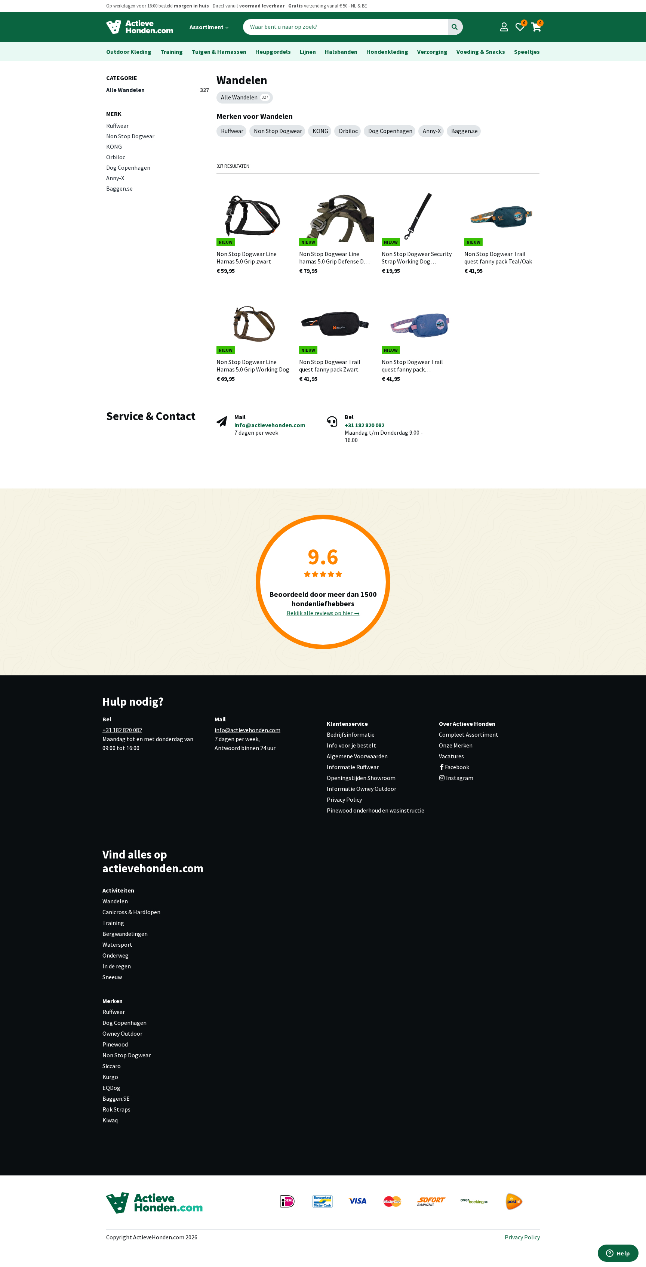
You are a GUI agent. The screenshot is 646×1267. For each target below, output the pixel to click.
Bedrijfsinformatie (351, 734)
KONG (114, 146)
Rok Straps (116, 1109)
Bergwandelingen (125, 933)
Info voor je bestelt (351, 745)
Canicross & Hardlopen (131, 912)
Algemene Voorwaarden (357, 756)
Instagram (459, 778)
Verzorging (432, 51)
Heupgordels (273, 51)
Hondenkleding (387, 51)
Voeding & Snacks (480, 51)
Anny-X (115, 178)
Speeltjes (527, 51)
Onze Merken (456, 745)
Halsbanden (341, 51)
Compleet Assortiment (468, 734)
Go (455, 27)
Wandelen (115, 901)
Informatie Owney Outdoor (361, 788)
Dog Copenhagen (128, 167)
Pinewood (115, 1044)
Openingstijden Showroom (361, 778)
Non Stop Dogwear (130, 136)
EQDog (111, 1087)
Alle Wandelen (157, 89)
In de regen (116, 966)
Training (171, 51)
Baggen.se (119, 188)
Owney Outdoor (122, 1033)
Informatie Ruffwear (353, 767)
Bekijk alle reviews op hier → (323, 613)
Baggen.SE (116, 1098)
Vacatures (451, 756)
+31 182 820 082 (364, 425)
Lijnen (308, 51)
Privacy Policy (344, 799)
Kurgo (110, 1077)
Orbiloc (115, 157)
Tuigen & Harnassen (219, 51)
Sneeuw (112, 977)
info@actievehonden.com (269, 425)
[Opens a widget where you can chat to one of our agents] (618, 1254)
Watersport (117, 944)
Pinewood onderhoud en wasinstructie (375, 810)
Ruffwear (117, 125)
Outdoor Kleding (128, 51)
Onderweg (115, 955)
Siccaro (111, 1066)
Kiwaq (110, 1120)
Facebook (457, 767)
